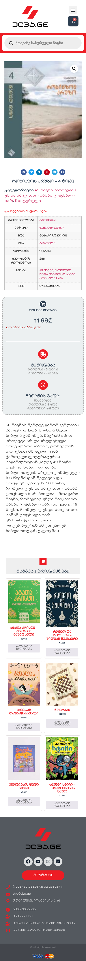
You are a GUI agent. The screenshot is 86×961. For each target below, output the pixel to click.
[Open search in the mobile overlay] (43, 43)
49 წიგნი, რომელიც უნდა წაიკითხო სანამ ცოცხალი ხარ (40, 196)
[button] (73, 10)
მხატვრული (28, 201)
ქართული (47, 243)
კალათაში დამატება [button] (23, 648)
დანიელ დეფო (51, 228)
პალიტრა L (48, 220)
